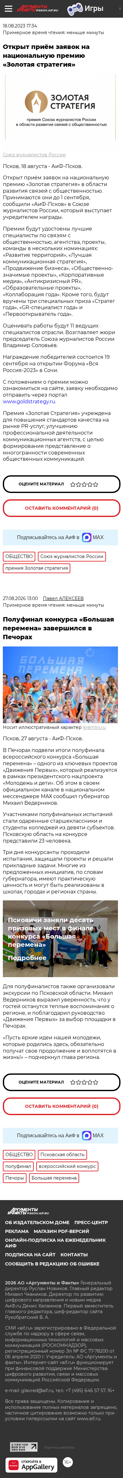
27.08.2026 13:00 (20, 598)
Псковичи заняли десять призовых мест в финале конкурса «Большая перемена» (51, 932)
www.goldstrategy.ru (29, 402)
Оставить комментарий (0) (61, 508)
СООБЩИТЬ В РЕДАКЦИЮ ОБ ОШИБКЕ (52, 1264)
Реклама (17, 1231)
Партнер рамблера (59, 1447)
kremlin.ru (94, 727)
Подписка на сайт (30, 1255)
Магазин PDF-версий (61, 1231)
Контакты (74, 1255)
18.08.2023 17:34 (20, 26)
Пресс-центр (91, 1222)
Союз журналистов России (34, 155)
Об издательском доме (37, 1222)
